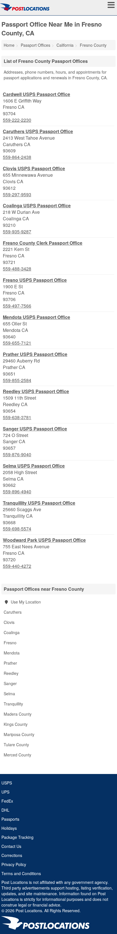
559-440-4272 (17, 566)
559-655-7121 (17, 343)
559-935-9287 (17, 232)
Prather (10, 663)
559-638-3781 (17, 417)
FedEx (7, 801)
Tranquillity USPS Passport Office (39, 503)
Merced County (17, 755)
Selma (9, 693)
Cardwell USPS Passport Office (36, 94)
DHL (5, 810)
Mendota (12, 653)
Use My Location (25, 602)
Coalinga (12, 632)
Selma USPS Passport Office (34, 465)
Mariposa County (19, 734)
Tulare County (16, 744)
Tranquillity (13, 704)
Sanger (10, 683)
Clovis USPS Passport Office (34, 168)
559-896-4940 (17, 492)
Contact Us (11, 846)
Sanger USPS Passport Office (35, 428)
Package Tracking (17, 837)
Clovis (9, 622)
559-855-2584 (17, 380)
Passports (10, 819)
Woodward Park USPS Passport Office (44, 540)
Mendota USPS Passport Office (36, 317)
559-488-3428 (17, 269)
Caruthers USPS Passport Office (38, 131)
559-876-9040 (17, 454)
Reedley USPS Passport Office (36, 391)
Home (9, 45)
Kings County (16, 724)
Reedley (11, 673)
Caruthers (13, 612)
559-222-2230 (17, 120)
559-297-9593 (17, 194)
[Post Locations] (24, 7)
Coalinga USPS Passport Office (37, 205)
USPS (6, 783)
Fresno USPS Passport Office (35, 280)
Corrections (11, 855)
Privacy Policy (13, 864)
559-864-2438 (17, 157)
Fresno (10, 642)
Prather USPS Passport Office (35, 354)
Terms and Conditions (21, 873)
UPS (5, 792)
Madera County (18, 714)
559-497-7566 (17, 306)
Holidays (9, 828)
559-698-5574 (17, 529)
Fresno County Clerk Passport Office (42, 243)
